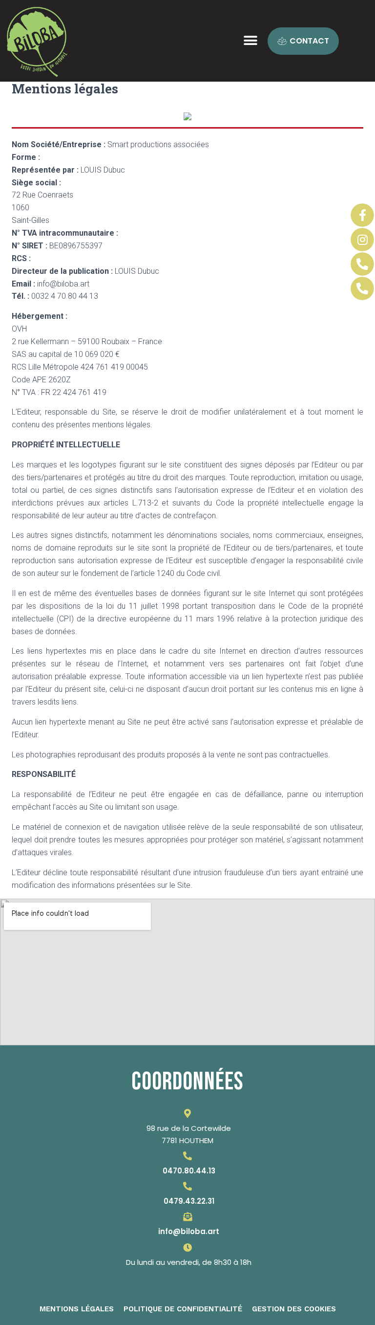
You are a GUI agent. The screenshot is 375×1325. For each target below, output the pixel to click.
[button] (248, 41)
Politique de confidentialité (183, 1308)
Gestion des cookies (294, 1308)
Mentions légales (77, 1308)
